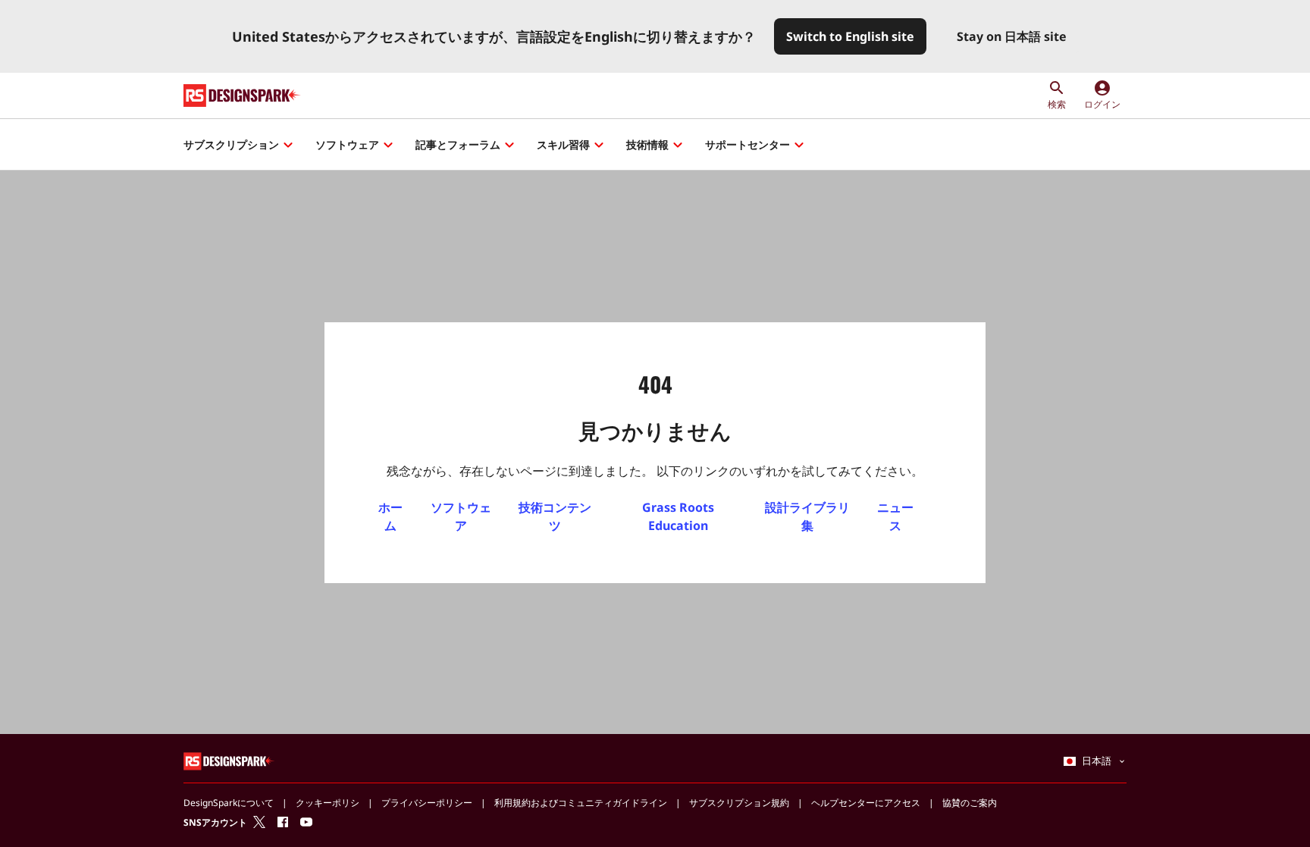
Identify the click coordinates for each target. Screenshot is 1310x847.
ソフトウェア (347, 144)
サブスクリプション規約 (739, 802)
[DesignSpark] (229, 760)
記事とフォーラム (457, 144)
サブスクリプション (231, 144)
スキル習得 (563, 144)
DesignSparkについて (228, 802)
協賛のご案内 (969, 802)
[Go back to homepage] (242, 95)
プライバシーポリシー (426, 802)
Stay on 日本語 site (1012, 36)
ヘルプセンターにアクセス (865, 802)
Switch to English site (850, 36)
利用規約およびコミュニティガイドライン (580, 802)
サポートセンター (747, 144)
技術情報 (647, 144)
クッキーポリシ (327, 802)
